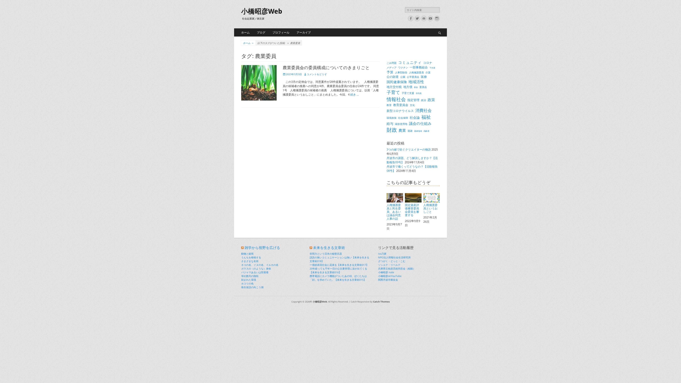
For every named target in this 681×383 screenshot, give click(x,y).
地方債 (407, 87)
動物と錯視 (247, 253)
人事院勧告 (401, 72)
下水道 (432, 67)
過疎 (410, 130)
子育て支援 (408, 93)
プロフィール (280, 32)
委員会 (423, 87)
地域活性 (416, 81)
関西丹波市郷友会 (388, 279)
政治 (423, 100)
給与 (390, 123)
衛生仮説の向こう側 (252, 287)
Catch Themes (381, 301)
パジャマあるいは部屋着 (254, 272)
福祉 (426, 117)
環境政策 (392, 118)
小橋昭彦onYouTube (390, 276)
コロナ (427, 63)
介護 (427, 72)
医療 (424, 77)
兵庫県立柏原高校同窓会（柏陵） (396, 268)
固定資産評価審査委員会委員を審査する (412, 210)
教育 (389, 105)
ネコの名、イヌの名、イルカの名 (259, 265)
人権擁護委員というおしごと (430, 208)
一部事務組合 (419, 67)
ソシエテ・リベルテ (389, 265)
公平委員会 (413, 77)
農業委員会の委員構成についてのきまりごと (326, 67)
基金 (416, 87)
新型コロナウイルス (400, 111)
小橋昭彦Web (261, 11)
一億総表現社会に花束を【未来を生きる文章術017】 (339, 265)
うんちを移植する (251, 257)
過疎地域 (418, 131)
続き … (354, 94)
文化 (412, 105)
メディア (392, 67)
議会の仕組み (420, 123)
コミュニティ (410, 62)
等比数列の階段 (250, 276)
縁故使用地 (401, 124)
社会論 (415, 117)
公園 (402, 77)
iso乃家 (382, 253)
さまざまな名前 (250, 261)
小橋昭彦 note (386, 272)
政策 (431, 99)
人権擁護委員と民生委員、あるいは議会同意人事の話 (394, 211)
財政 (392, 129)
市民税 (419, 93)
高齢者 (426, 131)
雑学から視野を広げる (262, 248)
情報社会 (396, 99)
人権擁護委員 (416, 72)
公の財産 (393, 77)
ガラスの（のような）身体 (256, 268)
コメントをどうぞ (317, 74)
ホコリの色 (247, 283)
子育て (393, 92)
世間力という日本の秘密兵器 (326, 253)
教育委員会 (400, 105)
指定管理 (413, 100)
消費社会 (423, 110)
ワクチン (403, 67)
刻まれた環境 (248, 279)
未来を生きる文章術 (329, 248)
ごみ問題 (392, 63)
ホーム (245, 32)
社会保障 (403, 118)
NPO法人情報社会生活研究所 (394, 257)
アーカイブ (304, 32)
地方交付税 (394, 87)
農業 (402, 130)
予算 (390, 72)
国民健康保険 (397, 82)
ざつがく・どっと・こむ (391, 261)
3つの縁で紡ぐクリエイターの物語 (409, 149)
